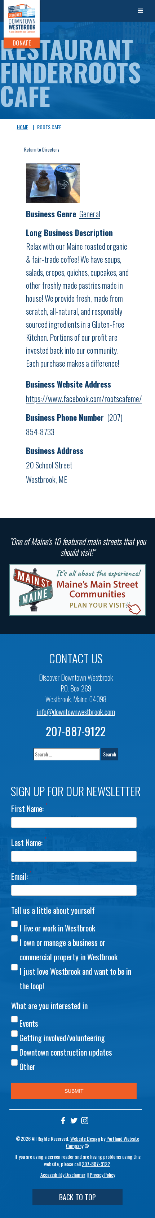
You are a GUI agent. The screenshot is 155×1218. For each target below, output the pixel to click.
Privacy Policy (102, 1174)
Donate (22, 42)
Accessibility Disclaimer (62, 1174)
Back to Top (77, 1197)
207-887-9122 (76, 730)
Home (22, 127)
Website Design (85, 1138)
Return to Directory (41, 149)
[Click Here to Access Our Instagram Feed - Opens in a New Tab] (84, 1120)
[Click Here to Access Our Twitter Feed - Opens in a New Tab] (74, 1120)
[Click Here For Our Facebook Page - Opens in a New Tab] (63, 1120)
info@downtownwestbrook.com (76, 711)
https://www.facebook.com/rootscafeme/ (84, 398)
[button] (140, 11)
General (89, 213)
